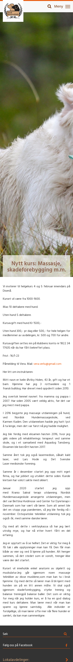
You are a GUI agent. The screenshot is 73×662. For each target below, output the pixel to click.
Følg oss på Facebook (18, 645)
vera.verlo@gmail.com (47, 364)
